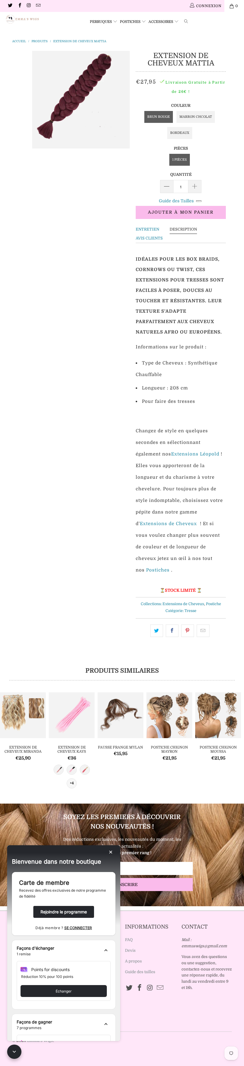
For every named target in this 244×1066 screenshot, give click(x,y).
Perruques (101, 22)
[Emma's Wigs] (22, 19)
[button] (64, 951)
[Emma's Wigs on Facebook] (19, 6)
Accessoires (161, 22)
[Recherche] (187, 20)
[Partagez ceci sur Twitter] (156, 630)
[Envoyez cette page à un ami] (203, 630)
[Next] (124, 99)
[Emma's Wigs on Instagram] (28, 6)
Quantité (181, 174)
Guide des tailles (140, 972)
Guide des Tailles (176, 200)
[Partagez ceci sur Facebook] (172, 630)
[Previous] (38, 99)
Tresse (190, 611)
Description (183, 229)
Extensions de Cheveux (183, 604)
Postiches (130, 22)
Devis (130, 950)
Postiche (213, 604)
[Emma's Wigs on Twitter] (9, 6)
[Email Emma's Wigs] (37, 6)
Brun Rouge (158, 117)
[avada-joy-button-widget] (14, 1052)
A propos (133, 961)
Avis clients (149, 238)
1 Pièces (179, 160)
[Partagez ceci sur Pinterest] (187, 630)
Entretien (147, 229)
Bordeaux (179, 133)
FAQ (129, 939)
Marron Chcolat (195, 117)
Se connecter (78, 928)
